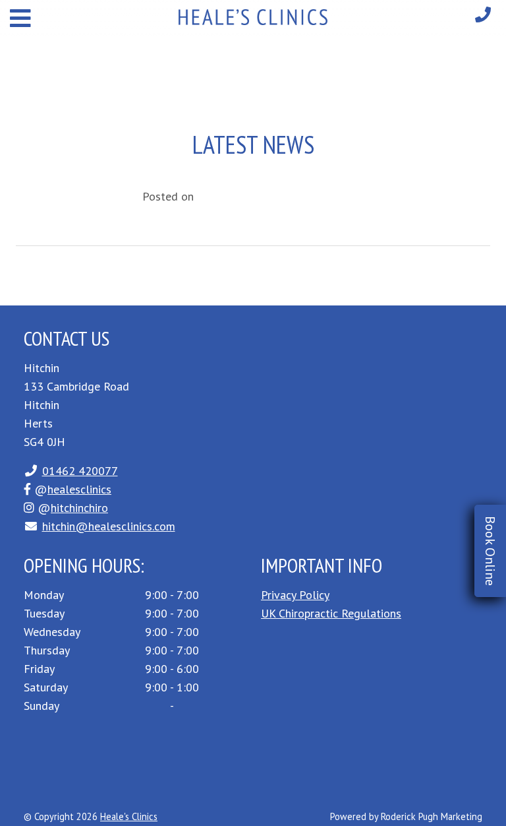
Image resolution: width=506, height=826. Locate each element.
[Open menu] (20, 18)
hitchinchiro (79, 507)
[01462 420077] (483, 15)
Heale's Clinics (128, 816)
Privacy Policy (295, 594)
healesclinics (79, 489)
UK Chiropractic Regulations (331, 613)
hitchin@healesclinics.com (108, 526)
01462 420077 (80, 470)
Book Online (490, 551)
